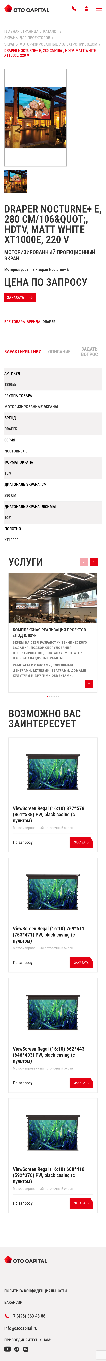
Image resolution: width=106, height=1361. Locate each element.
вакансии (13, 1302)
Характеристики (23, 351)
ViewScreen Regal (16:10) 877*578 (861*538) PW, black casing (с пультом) (48, 814)
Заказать (15, 297)
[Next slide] (93, 562)
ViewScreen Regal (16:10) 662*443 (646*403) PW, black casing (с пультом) (48, 1055)
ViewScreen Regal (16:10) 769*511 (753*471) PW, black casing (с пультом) (48, 935)
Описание (59, 351)
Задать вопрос (89, 351)
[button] (47, 696)
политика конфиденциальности (35, 1291)
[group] (52, 633)
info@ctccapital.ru (20, 1328)
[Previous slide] (84, 562)
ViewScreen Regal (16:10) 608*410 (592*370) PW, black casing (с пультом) (48, 1175)
